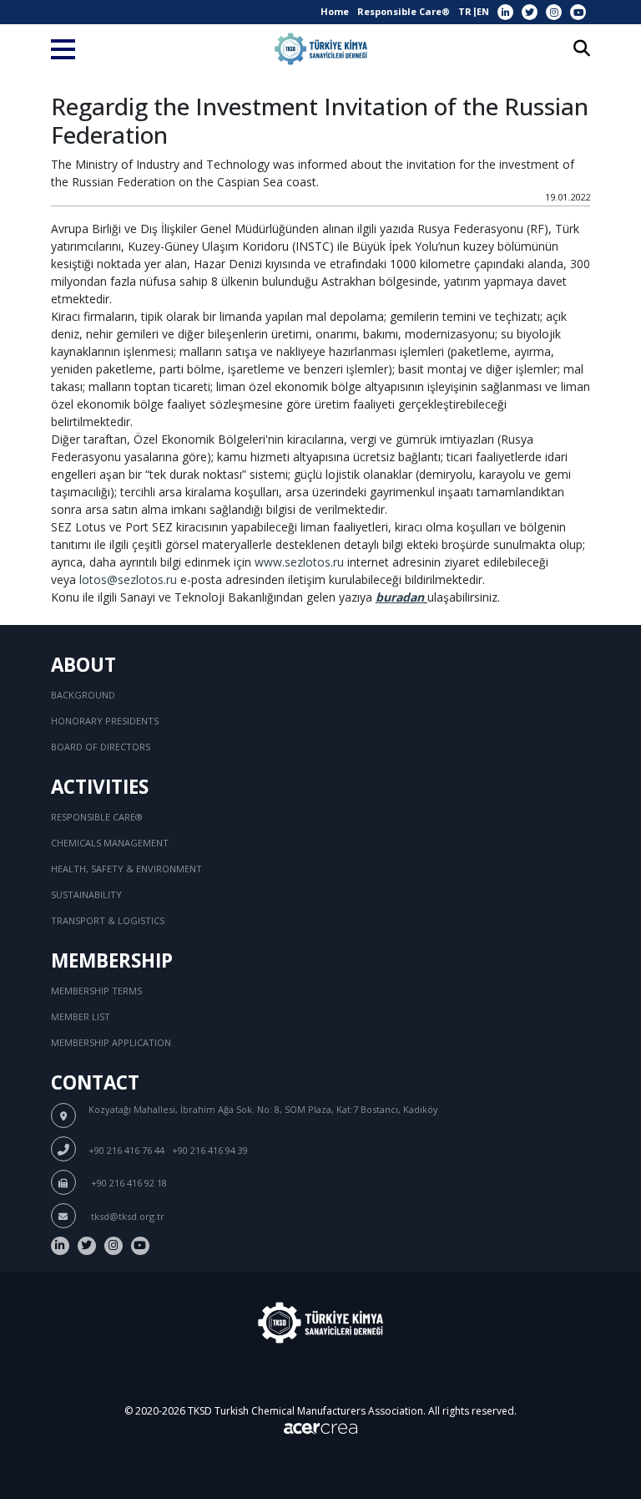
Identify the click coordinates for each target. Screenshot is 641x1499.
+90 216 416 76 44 (126, 1150)
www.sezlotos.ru (299, 562)
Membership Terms (96, 990)
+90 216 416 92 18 (127, 1182)
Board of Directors (100, 746)
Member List (80, 1016)
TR (465, 11)
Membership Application (111, 1042)
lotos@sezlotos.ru (128, 579)
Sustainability (86, 894)
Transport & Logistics (107, 920)
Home (334, 11)
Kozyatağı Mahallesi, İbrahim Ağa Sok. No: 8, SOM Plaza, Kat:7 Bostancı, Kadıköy (263, 1109)
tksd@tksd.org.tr (126, 1216)
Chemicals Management (110, 842)
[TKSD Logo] (320, 49)
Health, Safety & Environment (126, 868)
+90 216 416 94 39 (210, 1150)
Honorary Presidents (105, 720)
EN (483, 11)
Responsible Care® (403, 11)
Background (83, 695)
